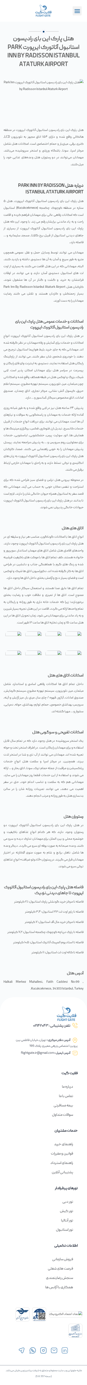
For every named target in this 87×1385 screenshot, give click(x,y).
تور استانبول (64, 1230)
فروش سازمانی (62, 1259)
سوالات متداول (62, 1115)
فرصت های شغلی (60, 1268)
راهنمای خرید (63, 1144)
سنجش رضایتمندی (59, 1278)
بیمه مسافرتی (63, 1105)
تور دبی (67, 1202)
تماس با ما (66, 1096)
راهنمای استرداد (61, 1163)
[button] (77, 10)
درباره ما (67, 1087)
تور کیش (66, 1211)
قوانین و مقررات (62, 1153)
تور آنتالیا (67, 1220)
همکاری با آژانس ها (59, 1287)
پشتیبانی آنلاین (62, 1172)
